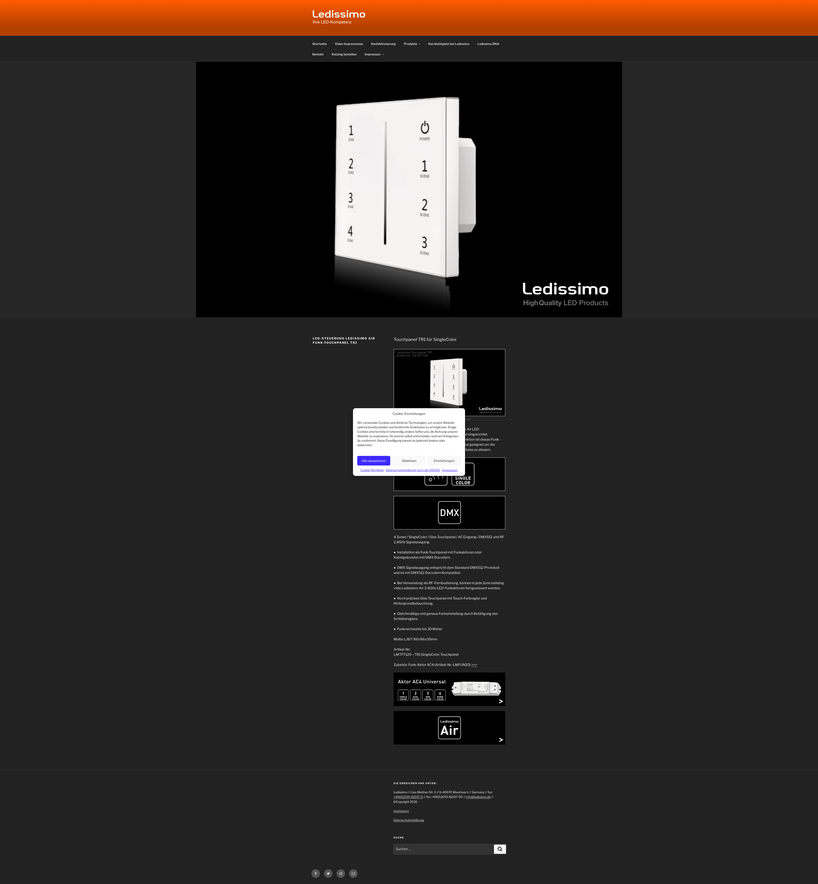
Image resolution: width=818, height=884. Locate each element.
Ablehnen (409, 461)
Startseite (319, 44)
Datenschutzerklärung (408, 820)
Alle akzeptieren (373, 461)
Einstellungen (444, 461)
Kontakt (318, 54)
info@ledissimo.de (478, 797)
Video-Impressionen (349, 44)
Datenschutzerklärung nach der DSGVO (413, 470)
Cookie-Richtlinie (372, 470)
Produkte (410, 44)
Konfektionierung (383, 44)
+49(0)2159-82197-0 (408, 797)
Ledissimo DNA (488, 44)
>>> (474, 665)
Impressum (450, 470)
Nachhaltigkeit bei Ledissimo (448, 44)
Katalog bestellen (344, 54)
